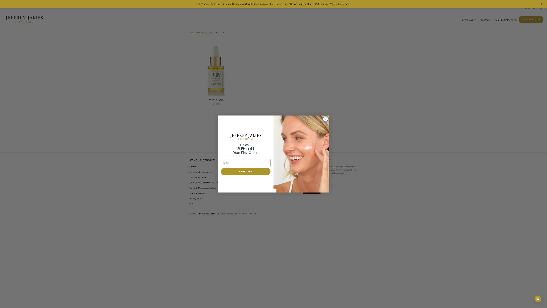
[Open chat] (537, 298)
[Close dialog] (325, 119)
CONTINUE (246, 171)
